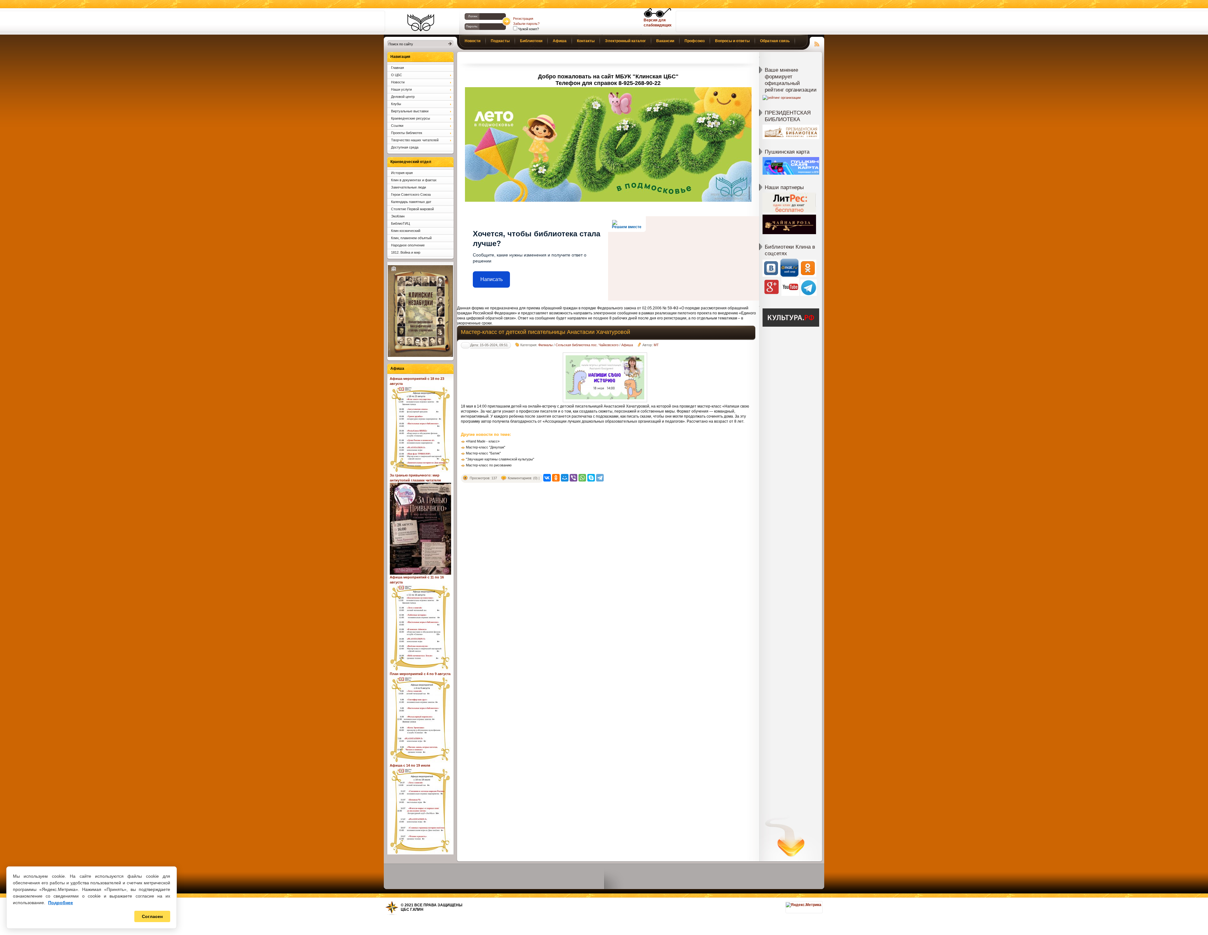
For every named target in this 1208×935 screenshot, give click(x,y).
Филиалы (545, 345)
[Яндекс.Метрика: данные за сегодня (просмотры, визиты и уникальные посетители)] (803, 904)
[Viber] (573, 478)
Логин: (473, 16)
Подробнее (60, 902)
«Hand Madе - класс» (483, 441)
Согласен (152, 916)
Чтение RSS (817, 43)
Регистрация (523, 18)
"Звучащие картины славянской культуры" (500, 459)
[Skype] (591, 478)
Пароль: (472, 26)
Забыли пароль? (526, 23)
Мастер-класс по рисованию (489, 465)
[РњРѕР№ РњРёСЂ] (564, 478)
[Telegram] (600, 478)
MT (656, 345)
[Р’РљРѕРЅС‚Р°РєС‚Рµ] (547, 478)
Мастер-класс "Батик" (483, 453)
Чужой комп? (528, 29)
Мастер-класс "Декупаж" (485, 447)
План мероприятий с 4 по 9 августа (420, 674)
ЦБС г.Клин (412, 909)
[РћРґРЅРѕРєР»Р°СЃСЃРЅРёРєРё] (556, 478)
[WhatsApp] (582, 478)
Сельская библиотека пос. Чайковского (587, 345)
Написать (491, 279)
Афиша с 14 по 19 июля (410, 765)
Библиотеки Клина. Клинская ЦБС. (421, 22)
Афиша (627, 345)
